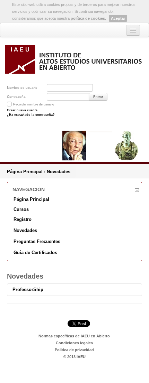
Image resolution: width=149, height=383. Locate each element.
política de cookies (88, 18)
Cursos (21, 209)
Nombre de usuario (22, 88)
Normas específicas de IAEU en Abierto (74, 336)
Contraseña (16, 97)
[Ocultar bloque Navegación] (138, 190)
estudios (74, 373)
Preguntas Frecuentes (37, 241)
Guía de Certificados (35, 252)
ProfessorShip (27, 289)
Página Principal (25, 171)
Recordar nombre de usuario (33, 104)
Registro (23, 219)
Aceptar (118, 18)
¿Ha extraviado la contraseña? (31, 114)
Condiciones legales (74, 343)
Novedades (58, 171)
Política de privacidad (74, 350)
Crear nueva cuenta (22, 110)
